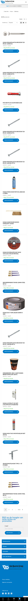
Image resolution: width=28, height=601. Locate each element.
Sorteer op (4, 22)
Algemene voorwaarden (7, 582)
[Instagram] (11, 593)
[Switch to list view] (23, 22)
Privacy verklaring (5, 579)
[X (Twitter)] (3, 593)
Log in (7, 6)
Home (11, 11)
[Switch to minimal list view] (26, 22)
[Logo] (12, 567)
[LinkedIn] (8, 593)
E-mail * (7, 526)
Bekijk (20, 19)
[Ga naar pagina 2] (22, 509)
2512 (19, 509)
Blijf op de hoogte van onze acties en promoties (12, 519)
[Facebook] (6, 593)
